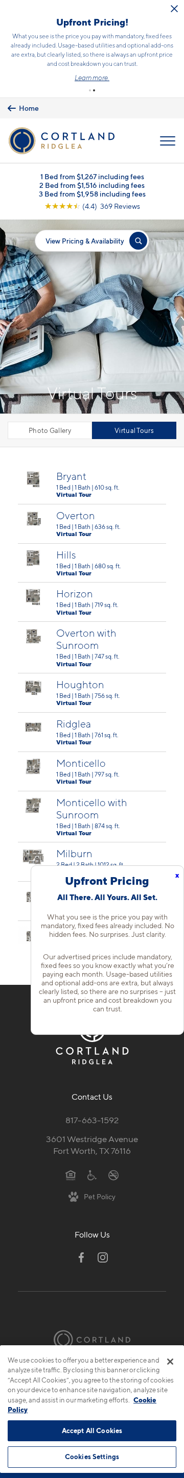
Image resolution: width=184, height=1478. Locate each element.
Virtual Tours (134, 430)
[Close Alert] (174, 8)
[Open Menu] (167, 141)
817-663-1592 (92, 1120)
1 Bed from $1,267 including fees (92, 176)
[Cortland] (92, 1340)
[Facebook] (81, 1257)
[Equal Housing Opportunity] (70, 1174)
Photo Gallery (50, 430)
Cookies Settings (92, 1456)
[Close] (170, 1361)
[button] (90, 90)
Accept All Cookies (92, 1430)
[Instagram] (103, 1257)
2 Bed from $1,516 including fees (92, 185)
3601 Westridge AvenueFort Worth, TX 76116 (92, 1145)
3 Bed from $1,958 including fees (92, 193)
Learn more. (92, 78)
